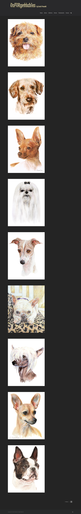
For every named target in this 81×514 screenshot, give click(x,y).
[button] (71, 12)
